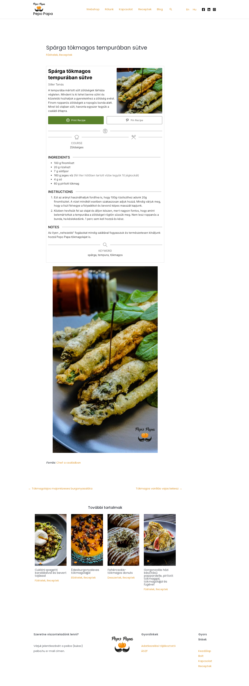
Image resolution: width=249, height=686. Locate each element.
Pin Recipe (136, 120)
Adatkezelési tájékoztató (158, 646)
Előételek (76, 577)
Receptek (65, 55)
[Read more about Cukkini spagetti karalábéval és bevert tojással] (51, 540)
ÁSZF (144, 651)
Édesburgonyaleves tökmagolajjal (85, 571)
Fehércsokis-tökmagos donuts (120, 571)
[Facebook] (203, 9)
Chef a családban (68, 462)
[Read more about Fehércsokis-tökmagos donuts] (123, 540)
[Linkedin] (209, 9)
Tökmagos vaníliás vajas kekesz (159, 488)
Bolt (201, 656)
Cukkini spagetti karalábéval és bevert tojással (51, 573)
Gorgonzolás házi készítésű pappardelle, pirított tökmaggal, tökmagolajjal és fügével (158, 577)
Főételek (52, 55)
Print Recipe (78, 120)
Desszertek (114, 577)
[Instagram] (214, 9)
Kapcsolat (205, 661)
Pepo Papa (43, 13)
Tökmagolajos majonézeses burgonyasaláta (60, 488)
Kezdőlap (204, 651)
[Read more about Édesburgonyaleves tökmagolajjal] (87, 540)
